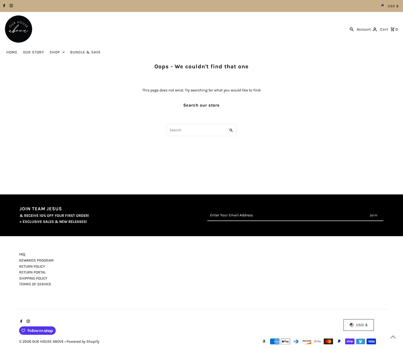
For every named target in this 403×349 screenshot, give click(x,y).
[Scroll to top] (393, 337)
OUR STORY (33, 52)
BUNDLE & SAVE (85, 52)
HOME (11, 52)
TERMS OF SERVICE (35, 284)
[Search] (352, 29)
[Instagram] (10, 6)
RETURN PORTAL (32, 272)
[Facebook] (3, 6)
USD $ (393, 6)
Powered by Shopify (82, 341)
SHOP (55, 52)
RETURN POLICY (32, 266)
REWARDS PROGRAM (36, 260)
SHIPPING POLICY (33, 278)
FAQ (22, 254)
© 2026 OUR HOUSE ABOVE (42, 341)
